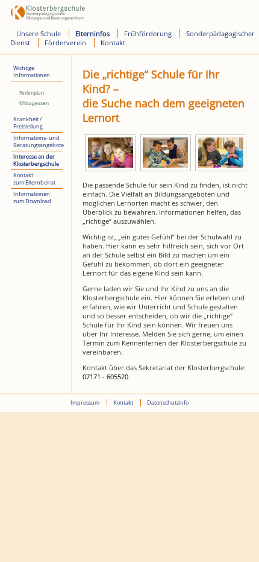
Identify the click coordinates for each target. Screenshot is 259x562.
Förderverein (65, 42)
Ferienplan (31, 92)
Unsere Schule (38, 33)
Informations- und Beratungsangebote (38, 141)
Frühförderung (148, 33)
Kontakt (113, 42)
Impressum (84, 402)
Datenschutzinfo (168, 402)
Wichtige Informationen (31, 72)
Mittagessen (34, 102)
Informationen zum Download (32, 198)
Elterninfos (92, 33)
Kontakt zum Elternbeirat (34, 179)
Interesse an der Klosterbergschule (36, 160)
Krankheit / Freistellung (28, 123)
